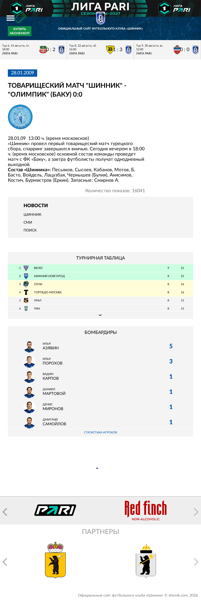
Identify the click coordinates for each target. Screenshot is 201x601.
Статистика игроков (100, 432)
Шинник (32, 215)
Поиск (30, 230)
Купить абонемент (20, 31)
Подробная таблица (100, 315)
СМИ (28, 222)
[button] (5, 512)
